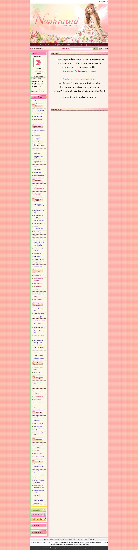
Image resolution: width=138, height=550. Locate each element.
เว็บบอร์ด (96, 45)
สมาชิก (55, 45)
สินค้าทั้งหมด (48, 45)
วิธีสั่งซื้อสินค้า (61, 45)
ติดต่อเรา (83, 45)
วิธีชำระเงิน (77, 45)
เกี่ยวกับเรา (90, 45)
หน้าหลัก (41, 45)
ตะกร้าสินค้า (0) (104, 48)
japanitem (39, 68)
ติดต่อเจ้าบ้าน (39, 73)
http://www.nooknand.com (37, 48)
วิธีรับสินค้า (69, 45)
